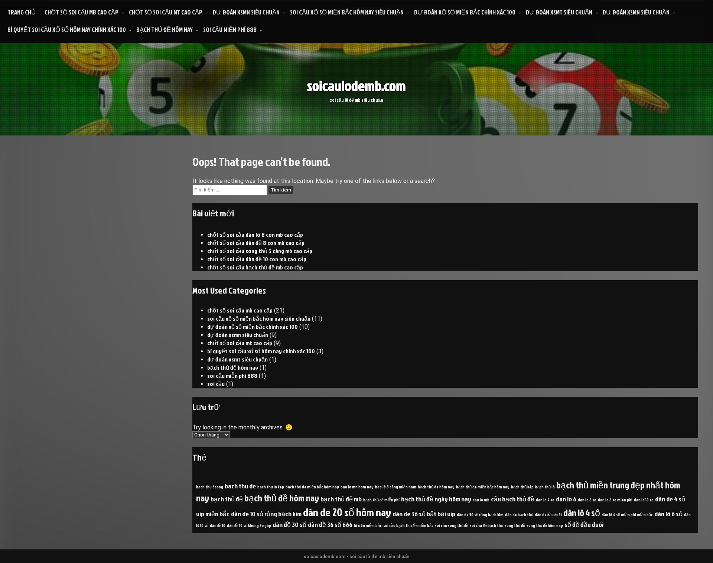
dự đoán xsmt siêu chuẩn (559, 12)
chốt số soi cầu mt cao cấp (165, 12)
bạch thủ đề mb (341, 499)
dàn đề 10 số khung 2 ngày (249, 525)
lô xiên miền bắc (368, 525)
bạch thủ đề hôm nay (164, 29)
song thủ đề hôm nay (545, 525)
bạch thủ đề (227, 499)
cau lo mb (481, 500)
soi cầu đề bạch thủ (486, 525)
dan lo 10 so (644, 500)
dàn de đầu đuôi (548, 514)
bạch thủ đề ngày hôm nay (436, 499)
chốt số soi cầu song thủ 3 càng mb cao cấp (259, 251)
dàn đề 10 (217, 525)
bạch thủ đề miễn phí (381, 500)
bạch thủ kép (522, 487)
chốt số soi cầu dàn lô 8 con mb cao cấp (255, 234)
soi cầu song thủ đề (451, 525)
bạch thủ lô (545, 487)
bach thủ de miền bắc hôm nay (312, 487)
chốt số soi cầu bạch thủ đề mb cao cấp (255, 267)
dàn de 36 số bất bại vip (424, 513)
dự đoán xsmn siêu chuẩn (246, 12)
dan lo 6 (566, 499)
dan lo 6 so (587, 500)
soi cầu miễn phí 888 (230, 29)
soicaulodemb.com (356, 85)
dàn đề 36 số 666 (330, 524)
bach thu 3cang (209, 487)
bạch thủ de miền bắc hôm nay (482, 487)
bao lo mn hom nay (357, 487)
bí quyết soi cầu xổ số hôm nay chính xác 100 (66, 29)
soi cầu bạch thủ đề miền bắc (408, 525)
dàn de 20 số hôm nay (347, 512)
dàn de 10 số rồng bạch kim (266, 513)
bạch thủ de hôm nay (436, 487)
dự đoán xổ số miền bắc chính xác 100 (464, 12)
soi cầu (216, 384)
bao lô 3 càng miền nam (395, 487)
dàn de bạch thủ (519, 514)
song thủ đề (515, 525)
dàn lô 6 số (668, 513)
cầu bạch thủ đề (512, 499)
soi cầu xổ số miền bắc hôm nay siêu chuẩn (347, 12)
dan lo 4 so (545, 500)
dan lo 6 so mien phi (615, 500)
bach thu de (240, 486)
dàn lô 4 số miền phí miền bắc (627, 514)
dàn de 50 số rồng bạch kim (480, 514)
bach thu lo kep (270, 487)
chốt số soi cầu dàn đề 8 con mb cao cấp (256, 243)
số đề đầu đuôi (583, 524)
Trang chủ (21, 12)
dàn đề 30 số (289, 524)
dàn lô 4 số (581, 512)
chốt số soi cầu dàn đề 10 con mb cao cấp (256, 259)
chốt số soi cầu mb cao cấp (81, 12)
